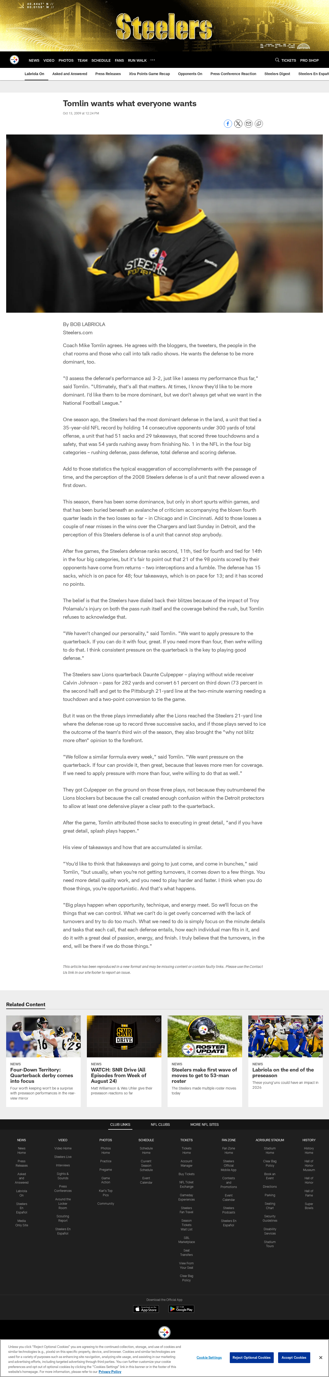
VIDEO (62, 1140)
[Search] (277, 59)
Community (105, 1203)
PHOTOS (105, 1140)
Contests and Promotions (229, 1182)
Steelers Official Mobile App (228, 1165)
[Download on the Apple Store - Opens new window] (146, 1309)
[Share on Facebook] (228, 126)
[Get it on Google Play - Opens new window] (181, 1311)
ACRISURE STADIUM (270, 1140)
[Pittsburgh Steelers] (164, 1333)
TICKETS (186, 1140)
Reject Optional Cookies (252, 1357)
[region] (164, 1358)
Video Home (62, 1148)
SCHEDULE (146, 1140)
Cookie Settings (209, 1357)
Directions (270, 1186)
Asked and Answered (22, 1178)
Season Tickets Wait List (187, 1225)
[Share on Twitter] (238, 126)
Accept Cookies (294, 1357)
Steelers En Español (21, 1208)
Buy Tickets (187, 1174)
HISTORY (309, 1140)
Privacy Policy (110, 1372)
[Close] (320, 1357)
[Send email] (248, 126)
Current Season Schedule (146, 1165)
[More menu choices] (153, 60)
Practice (105, 1161)
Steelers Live (62, 1156)
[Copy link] (259, 124)
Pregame (105, 1169)
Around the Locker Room (63, 1203)
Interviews (63, 1165)
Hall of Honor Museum (309, 1165)
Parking (270, 1195)
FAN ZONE (229, 1140)
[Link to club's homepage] (14, 59)
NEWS (21, 1140)
